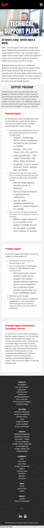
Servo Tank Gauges (22, 392)
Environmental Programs (22, 437)
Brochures (22, 476)
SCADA (22, 419)
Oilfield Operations (22, 424)
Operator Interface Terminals (22, 402)
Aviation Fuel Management (22, 412)
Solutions (22, 409)
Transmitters (22, 394)
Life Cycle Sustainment (22, 441)
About (22, 483)
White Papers (22, 461)
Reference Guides (22, 471)
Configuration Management (22, 434)
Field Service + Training (22, 439)
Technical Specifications (22, 466)
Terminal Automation (22, 422)
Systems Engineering (22, 446)
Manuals (22, 469)
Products (22, 382)
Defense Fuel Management (22, 414)
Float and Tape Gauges (22, 387)
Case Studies (22, 464)
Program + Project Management (22, 444)
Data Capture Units (22, 399)
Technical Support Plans (22, 449)
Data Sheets (22, 474)
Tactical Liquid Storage (22, 426)
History (22, 486)
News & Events (22, 489)
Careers (22, 491)
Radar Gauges (22, 389)
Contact (22, 496)
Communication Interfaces (22, 397)
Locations (22, 499)
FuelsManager (22, 385)
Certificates (22, 478)
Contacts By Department (22, 501)
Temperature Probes (22, 404)
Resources (22, 456)
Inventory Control (22, 417)
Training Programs (22, 451)
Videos (22, 459)
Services (22, 431)
